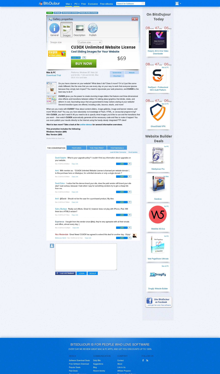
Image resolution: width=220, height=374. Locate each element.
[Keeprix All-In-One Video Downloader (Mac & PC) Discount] (157, 38)
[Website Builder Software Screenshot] (51, 100)
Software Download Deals (79, 360)
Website (132, 72)
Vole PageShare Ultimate (158, 258)
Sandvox (158, 198)
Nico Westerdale (61, 234)
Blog (95, 367)
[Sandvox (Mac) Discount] (157, 183)
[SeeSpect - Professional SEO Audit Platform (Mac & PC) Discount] (157, 74)
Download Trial (53, 75)
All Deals (57, 13)
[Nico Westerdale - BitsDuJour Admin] (135, 236)
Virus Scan (117, 76)
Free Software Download (79, 364)
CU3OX (49, 13)
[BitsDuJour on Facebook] (144, 360)
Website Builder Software (88, 13)
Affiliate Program (124, 370)
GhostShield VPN (158, 126)
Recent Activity (99, 370)
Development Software (70, 13)
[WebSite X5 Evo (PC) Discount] (157, 213)
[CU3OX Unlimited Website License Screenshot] (51, 88)
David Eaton (60, 183)
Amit (57, 170)
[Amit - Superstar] (52, 172)
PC (76, 3)
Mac (68, 3)
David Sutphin (60, 157)
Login (81, 273)
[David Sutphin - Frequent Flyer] (52, 159)
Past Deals (73, 370)
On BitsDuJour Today (159, 16)
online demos (86, 124)
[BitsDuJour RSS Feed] (148, 360)
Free (83, 3)
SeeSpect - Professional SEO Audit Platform (158, 88)
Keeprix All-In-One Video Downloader (158, 52)
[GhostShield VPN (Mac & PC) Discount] (157, 111)
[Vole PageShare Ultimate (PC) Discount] (157, 243)
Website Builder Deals (158, 138)
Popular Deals (74, 367)
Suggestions (98, 364)
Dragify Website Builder (158, 288)
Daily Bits (97, 360)
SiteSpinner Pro (158, 169)
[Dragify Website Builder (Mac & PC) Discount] (157, 273)
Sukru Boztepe (61, 209)
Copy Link (75, 164)
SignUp (92, 273)
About (119, 364)
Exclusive (93, 3)
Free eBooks (106, 3)
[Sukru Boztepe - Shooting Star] (52, 211)
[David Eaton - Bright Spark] (52, 185)
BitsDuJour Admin (60, 238)
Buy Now (83, 63)
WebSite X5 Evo (158, 228)
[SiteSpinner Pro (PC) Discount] (157, 154)
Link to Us (121, 367)
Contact (120, 360)
